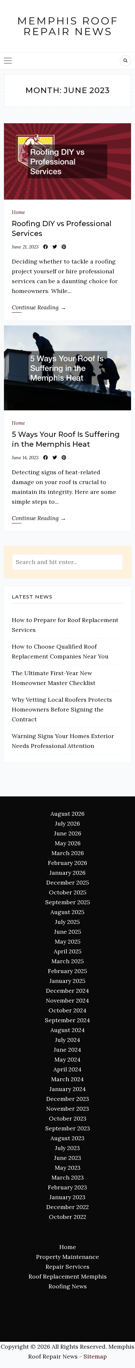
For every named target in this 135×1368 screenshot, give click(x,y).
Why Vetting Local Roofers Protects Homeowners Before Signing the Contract (62, 709)
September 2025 (67, 902)
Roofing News (67, 1286)
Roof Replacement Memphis (68, 1276)
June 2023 (67, 1158)
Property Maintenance (67, 1257)
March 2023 (67, 1177)
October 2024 (67, 1010)
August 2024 (67, 1030)
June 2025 (67, 931)
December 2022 (67, 1207)
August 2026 (67, 813)
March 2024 (67, 1079)
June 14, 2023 (25, 457)
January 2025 (67, 981)
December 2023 (67, 1099)
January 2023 (67, 1197)
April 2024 (67, 1069)
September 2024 (67, 1020)
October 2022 (67, 1217)
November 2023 (67, 1108)
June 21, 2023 (25, 247)
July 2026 (67, 823)
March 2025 (67, 961)
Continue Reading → (39, 307)
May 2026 (68, 843)
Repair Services (67, 1266)
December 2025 (67, 882)
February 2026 (67, 863)
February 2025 (67, 971)
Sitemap (95, 1356)
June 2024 (67, 1049)
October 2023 (68, 1118)
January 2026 (67, 872)
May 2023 (68, 1167)
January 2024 (67, 1089)
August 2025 (67, 912)
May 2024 (67, 1059)
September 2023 (67, 1128)
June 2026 (67, 833)
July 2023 (67, 1148)
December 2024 (67, 990)
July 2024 (67, 1040)
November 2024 (67, 1000)
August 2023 (67, 1138)
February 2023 (67, 1187)
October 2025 (68, 892)
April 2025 (68, 951)
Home (18, 212)
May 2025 (68, 941)
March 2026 (67, 853)
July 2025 (67, 922)
